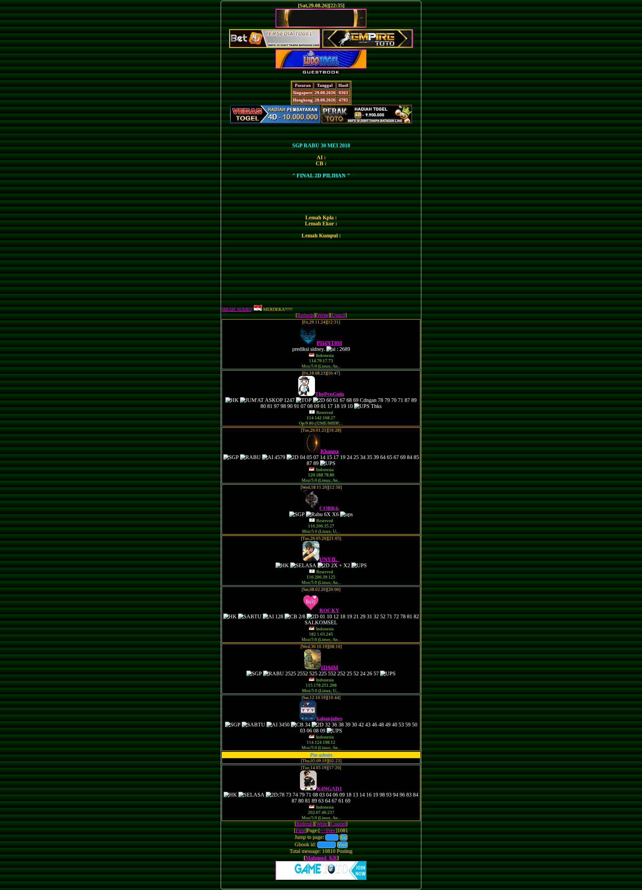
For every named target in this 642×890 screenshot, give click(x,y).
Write (322, 315)
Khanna (329, 451)
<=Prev (328, 830)
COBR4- (329, 508)
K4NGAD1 (329, 789)
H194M (329, 667)
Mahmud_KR (321, 858)
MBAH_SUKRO (236, 309)
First (300, 830)
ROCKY (329, 610)
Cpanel (338, 824)
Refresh (305, 315)
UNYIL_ (329, 559)
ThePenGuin (329, 394)
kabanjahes (329, 718)
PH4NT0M (329, 343)
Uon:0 (338, 315)
